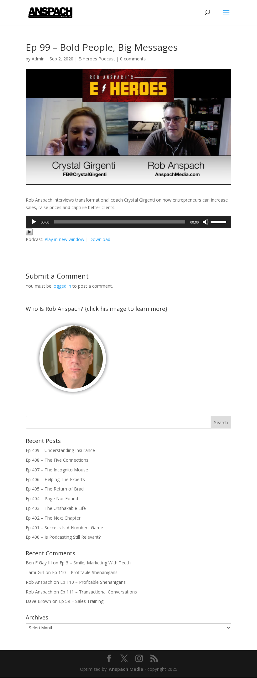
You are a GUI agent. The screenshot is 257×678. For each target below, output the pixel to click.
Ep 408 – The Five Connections (57, 460)
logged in (62, 286)
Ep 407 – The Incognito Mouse (57, 470)
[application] (128, 222)
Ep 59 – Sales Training (81, 601)
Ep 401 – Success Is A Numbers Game (64, 528)
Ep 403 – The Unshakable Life (56, 508)
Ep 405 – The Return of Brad (55, 489)
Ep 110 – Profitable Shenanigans (85, 572)
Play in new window (64, 239)
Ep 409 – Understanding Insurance (60, 450)
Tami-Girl (35, 572)
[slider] (219, 221)
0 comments (133, 59)
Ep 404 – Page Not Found (52, 498)
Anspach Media (126, 669)
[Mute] (205, 222)
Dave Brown (38, 601)
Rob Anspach (39, 582)
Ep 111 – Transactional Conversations (98, 592)
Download (99, 239)
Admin (38, 59)
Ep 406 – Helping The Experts (55, 479)
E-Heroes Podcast (96, 59)
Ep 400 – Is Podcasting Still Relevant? (63, 537)
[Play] (34, 222)
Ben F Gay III (39, 563)
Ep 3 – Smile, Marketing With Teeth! (96, 563)
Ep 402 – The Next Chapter (53, 518)
